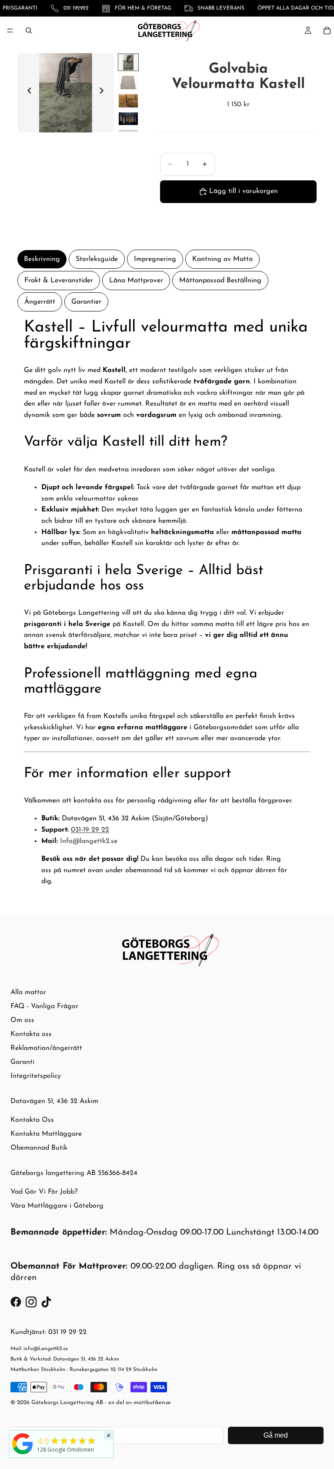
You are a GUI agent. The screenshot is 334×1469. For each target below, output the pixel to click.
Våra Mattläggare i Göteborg (57, 1205)
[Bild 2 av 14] (128, 81)
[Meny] (10, 30)
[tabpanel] (167, 607)
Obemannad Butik (38, 1147)
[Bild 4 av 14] (128, 118)
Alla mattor (28, 992)
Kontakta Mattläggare (46, 1134)
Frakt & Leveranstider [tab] (58, 280)
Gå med (276, 1435)
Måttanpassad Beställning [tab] (220, 280)
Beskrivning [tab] (42, 259)
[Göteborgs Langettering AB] (22, 1444)
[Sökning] (28, 30)
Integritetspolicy (35, 1076)
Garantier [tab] (86, 301)
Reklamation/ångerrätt (46, 1048)
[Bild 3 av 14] (128, 100)
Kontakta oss (31, 1034)
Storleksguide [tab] (97, 259)
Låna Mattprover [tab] (136, 280)
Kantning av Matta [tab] (222, 259)
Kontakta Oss (32, 1120)
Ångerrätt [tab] (39, 301)
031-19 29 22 (90, 829)
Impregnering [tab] (155, 259)
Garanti (22, 1062)
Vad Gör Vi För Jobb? (43, 1191)
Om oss (22, 1020)
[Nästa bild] (104, 92)
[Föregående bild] (27, 92)
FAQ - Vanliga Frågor (44, 1006)
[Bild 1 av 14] (128, 62)
